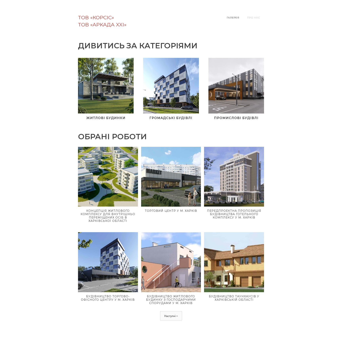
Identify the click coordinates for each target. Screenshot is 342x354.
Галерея (233, 17)
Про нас (253, 17)
